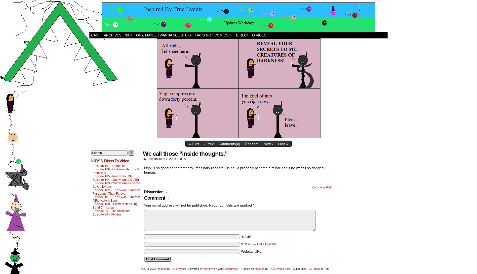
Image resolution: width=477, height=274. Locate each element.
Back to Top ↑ (322, 268)
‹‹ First (194, 144)
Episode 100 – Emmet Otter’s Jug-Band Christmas (116, 205)
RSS (309, 268)
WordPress (210, 268)
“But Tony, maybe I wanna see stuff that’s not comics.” (179, 35)
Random (252, 144)
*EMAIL (259, 244)
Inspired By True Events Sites (273, 268)
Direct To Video (116, 161)
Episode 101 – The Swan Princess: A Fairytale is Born (116, 198)
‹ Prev (209, 144)
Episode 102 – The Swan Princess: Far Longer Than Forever (116, 191)
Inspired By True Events (171, 268)
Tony (150, 159)
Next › (268, 144)
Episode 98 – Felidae (107, 214)
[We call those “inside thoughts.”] (238, 137)
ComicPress (230, 268)
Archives (112, 35)
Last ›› (283, 144)
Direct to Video (251, 35)
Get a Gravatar (267, 244)
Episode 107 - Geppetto (109, 166)
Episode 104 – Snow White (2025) (116, 180)
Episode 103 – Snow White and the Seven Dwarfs (116, 185)
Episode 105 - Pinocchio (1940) (114, 176)
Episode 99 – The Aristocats (111, 211)
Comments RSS (322, 187)
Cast (95, 35)
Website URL (251, 251)
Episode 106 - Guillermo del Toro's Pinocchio (116, 171)
